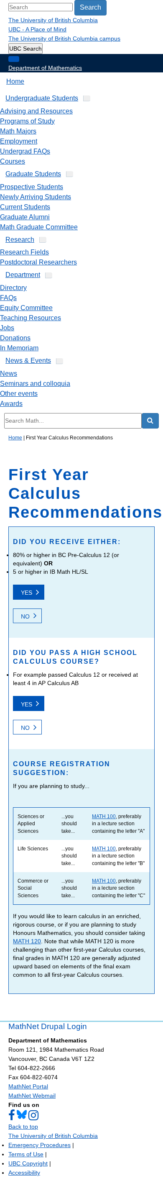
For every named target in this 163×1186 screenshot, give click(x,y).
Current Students (25, 207)
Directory (13, 287)
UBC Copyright (28, 1163)
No (25, 616)
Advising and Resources (36, 111)
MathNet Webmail (32, 1095)
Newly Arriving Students (35, 196)
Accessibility (24, 1172)
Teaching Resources (30, 317)
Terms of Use (25, 1154)
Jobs (7, 327)
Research (19, 239)
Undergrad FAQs (25, 151)
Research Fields (24, 252)
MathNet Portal (28, 1086)
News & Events (28, 360)
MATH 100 (104, 816)
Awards (11, 403)
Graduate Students (33, 173)
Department (22, 274)
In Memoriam (19, 348)
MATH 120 (27, 941)
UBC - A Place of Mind (37, 29)
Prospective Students (31, 186)
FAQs (8, 297)
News (8, 373)
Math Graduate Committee (39, 227)
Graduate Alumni (25, 217)
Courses (12, 161)
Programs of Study (27, 121)
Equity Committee (26, 307)
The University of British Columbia (53, 20)
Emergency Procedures (39, 1145)
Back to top (23, 1126)
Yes (26, 592)
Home (15, 81)
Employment (18, 141)
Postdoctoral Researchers (38, 262)
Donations (15, 337)
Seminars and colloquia (35, 383)
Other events (19, 393)
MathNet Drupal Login (47, 1026)
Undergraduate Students (41, 98)
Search (90, 7)
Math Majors (18, 131)
